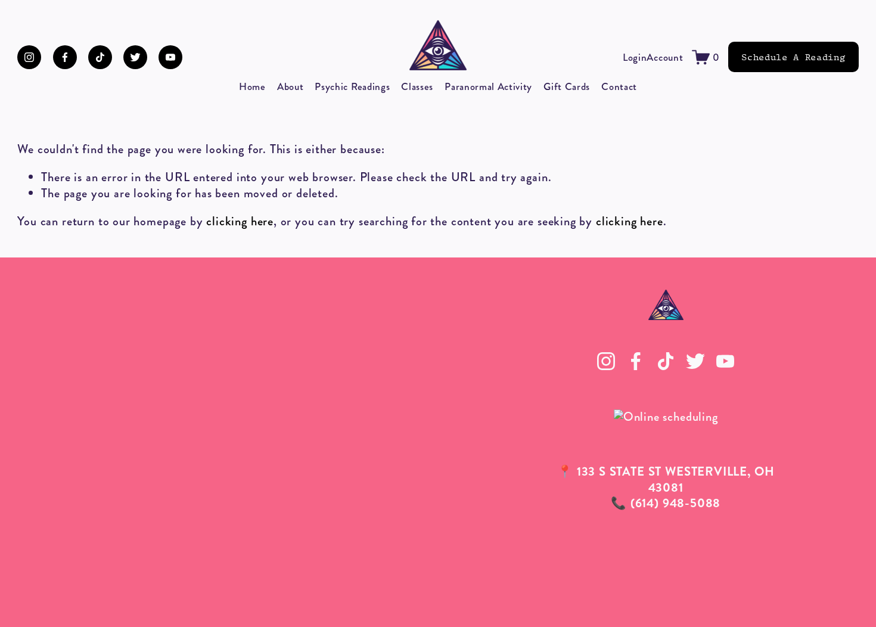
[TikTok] (100, 57)
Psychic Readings (352, 86)
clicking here (240, 221)
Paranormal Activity (488, 86)
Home (252, 86)
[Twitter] (135, 57)
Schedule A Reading (793, 57)
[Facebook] (65, 57)
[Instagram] (29, 57)
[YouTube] (170, 57)
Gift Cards (566, 86)
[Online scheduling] (666, 417)
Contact (619, 86)
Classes (417, 86)
